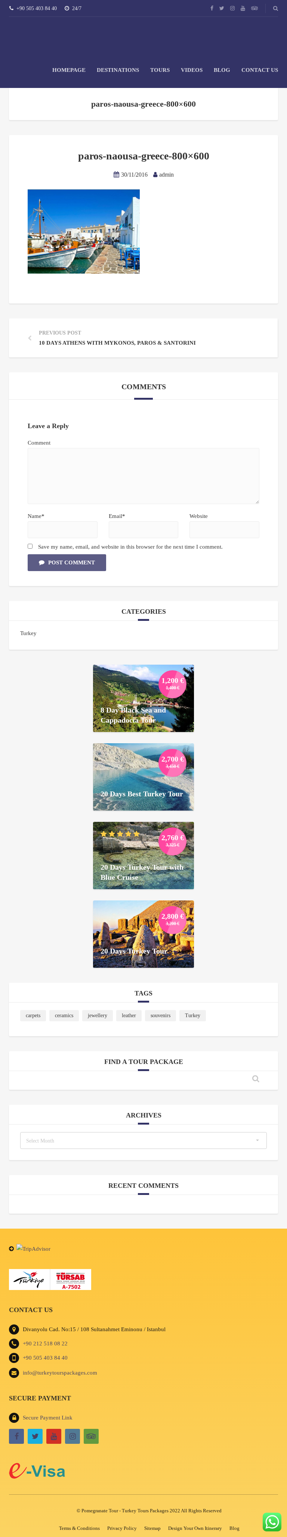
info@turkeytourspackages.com (60, 1373)
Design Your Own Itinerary (195, 1528)
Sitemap (152, 1528)
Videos (192, 70)
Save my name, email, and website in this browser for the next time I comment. (130, 547)
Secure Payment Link (47, 1418)
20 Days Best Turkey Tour (142, 793)
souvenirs (160, 1015)
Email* (117, 516)
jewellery (97, 1015)
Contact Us (259, 70)
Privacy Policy (122, 1528)
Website (198, 516)
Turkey (28, 633)
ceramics (64, 1015)
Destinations (118, 70)
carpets (33, 1015)
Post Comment (71, 562)
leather (129, 1015)
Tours (160, 70)
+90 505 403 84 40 (45, 1358)
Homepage (69, 70)
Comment (39, 443)
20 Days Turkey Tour (134, 950)
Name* (36, 516)
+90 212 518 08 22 (45, 1344)
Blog (222, 70)
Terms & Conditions (79, 1528)
